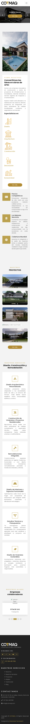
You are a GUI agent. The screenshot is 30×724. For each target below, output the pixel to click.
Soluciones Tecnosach (16, 721)
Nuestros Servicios (11, 674)
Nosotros (8, 672)
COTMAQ (12, 716)
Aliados (8, 679)
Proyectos (9, 677)
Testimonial (9, 682)
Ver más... (15, 16)
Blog (7, 684)
